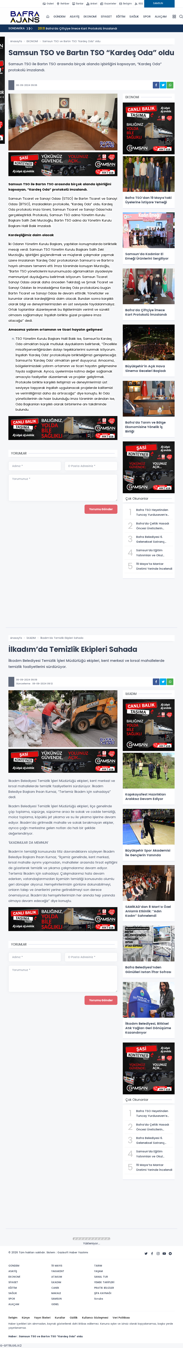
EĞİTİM (120, 16)
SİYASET (106, 16)
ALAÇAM (161, 16)
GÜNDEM (59, 16)
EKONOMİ (90, 16)
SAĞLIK (134, 16)
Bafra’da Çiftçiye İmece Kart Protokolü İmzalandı (77, 28)
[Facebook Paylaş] (156, 85)
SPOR (146, 16)
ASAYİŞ (75, 16)
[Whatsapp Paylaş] (170, 85)
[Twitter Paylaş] (163, 85)
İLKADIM (31, 638)
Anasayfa (16, 41)
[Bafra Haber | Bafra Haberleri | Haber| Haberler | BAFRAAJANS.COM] (26, 16)
